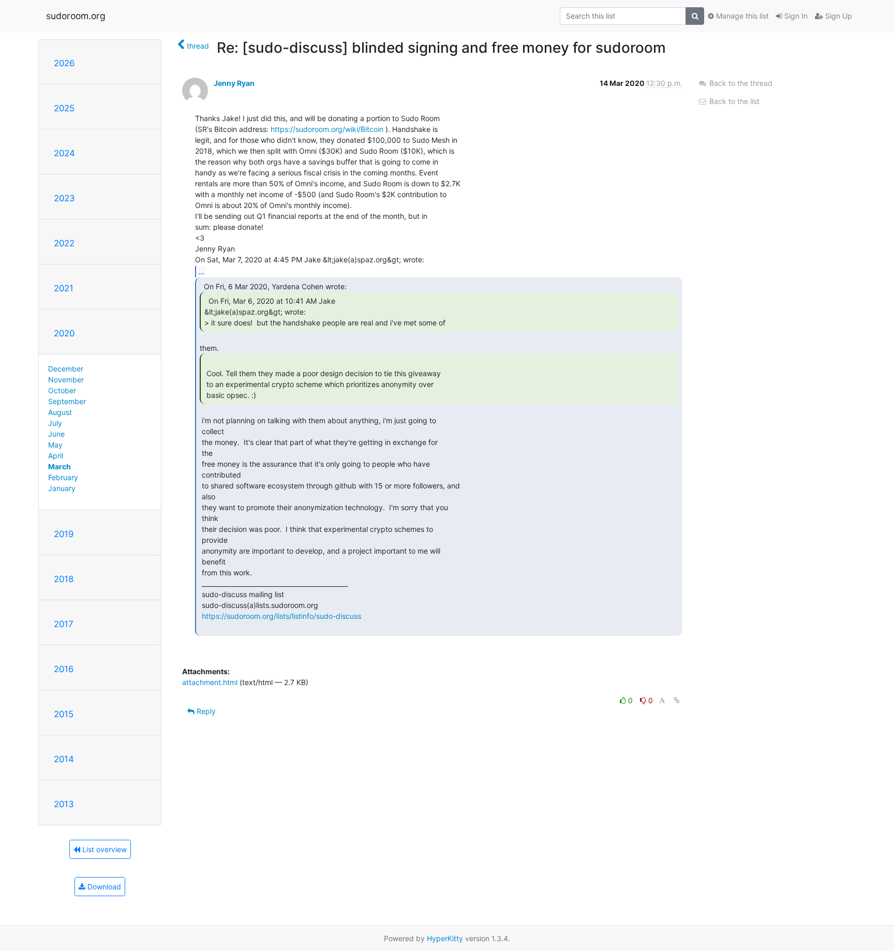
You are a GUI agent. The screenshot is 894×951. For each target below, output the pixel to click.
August (60, 412)
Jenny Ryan (234, 83)
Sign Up (837, 15)
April (55, 455)
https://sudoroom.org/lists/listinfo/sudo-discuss (281, 616)
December (65, 368)
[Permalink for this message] (676, 700)
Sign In (795, 15)
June (56, 433)
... (201, 271)
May (55, 444)
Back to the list (733, 101)
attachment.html (209, 682)
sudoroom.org (76, 15)
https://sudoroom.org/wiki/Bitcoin (327, 129)
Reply (205, 711)
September (67, 401)
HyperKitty (445, 938)
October (62, 390)
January (62, 488)
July (55, 423)
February (63, 477)
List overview (103, 849)
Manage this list (741, 15)
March (59, 466)
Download (103, 886)
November (66, 379)
